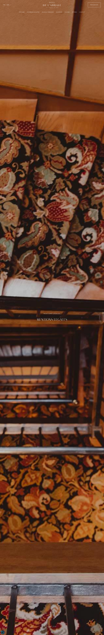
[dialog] (3, 632)
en (8, 5)
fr (4, 5)
